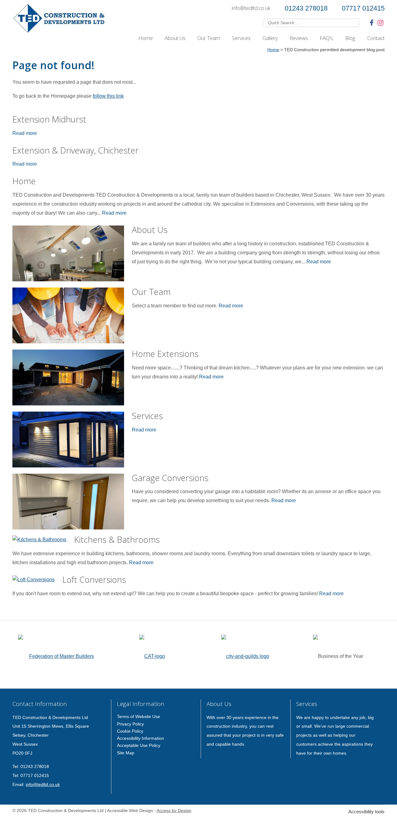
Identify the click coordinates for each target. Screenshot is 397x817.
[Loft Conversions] (33, 579)
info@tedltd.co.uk (251, 7)
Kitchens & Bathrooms (117, 539)
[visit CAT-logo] (152, 654)
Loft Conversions (94, 579)
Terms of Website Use (138, 716)
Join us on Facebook (372, 22)
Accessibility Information (140, 738)
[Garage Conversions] (68, 503)
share (15, 614)
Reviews (299, 38)
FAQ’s (326, 38)
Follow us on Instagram (381, 22)
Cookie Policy (130, 731)
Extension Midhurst (49, 119)
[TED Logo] (58, 20)
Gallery (270, 38)
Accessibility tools (366, 811)
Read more (24, 133)
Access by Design (174, 810)
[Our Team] (68, 317)
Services (241, 38)
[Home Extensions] (68, 379)
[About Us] (68, 254)
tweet (23, 614)
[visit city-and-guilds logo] (245, 654)
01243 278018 (306, 8)
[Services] (68, 441)
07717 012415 (363, 8)
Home (145, 38)
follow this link (108, 96)
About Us (175, 38)
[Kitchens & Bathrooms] (39, 539)
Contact (376, 38)
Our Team (208, 38)
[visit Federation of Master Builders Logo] (59, 654)
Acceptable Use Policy (138, 745)
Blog (350, 38)
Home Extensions (165, 353)
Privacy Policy (130, 723)
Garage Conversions (170, 478)
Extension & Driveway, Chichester (75, 150)
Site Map (125, 752)
